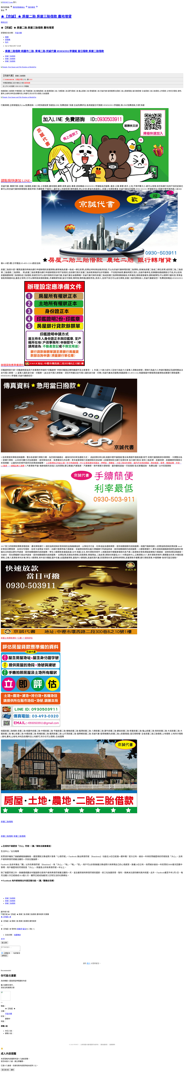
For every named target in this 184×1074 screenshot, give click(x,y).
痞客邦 (19, 929)
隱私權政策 (104, 1044)
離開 (12, 1070)
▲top (3, 938)
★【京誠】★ (6, 917)
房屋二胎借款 (10, 56)
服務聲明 (112, 1044)
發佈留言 (4, 955)
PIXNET (76, 1044)
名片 (7, 42)
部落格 (7, 40)
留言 (24, 929)
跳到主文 (4, 22)
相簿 (7, 37)
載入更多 (4, 943)
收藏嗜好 (17, 935)
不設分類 (18, 33)
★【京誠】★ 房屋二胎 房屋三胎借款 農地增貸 (36, 16)
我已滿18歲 (5, 1070)
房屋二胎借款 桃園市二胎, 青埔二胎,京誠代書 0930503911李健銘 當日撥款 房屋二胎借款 (54, 51)
